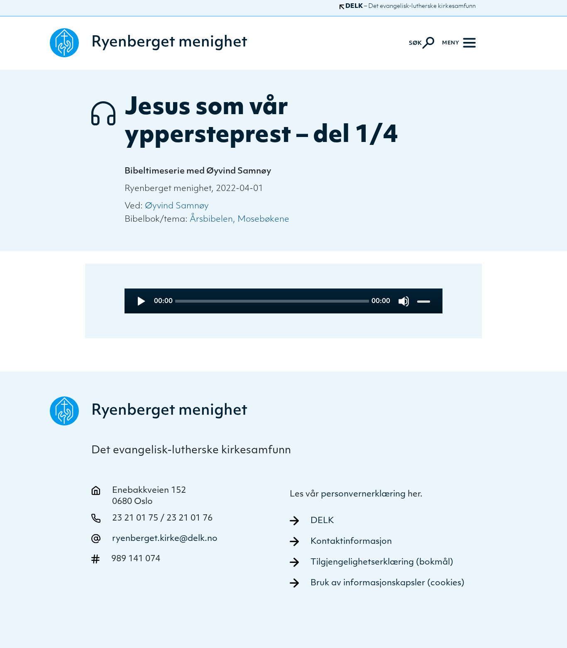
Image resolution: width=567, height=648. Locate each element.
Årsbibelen (211, 219)
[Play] (140, 301)
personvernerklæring (363, 494)
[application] (284, 301)
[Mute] (403, 301)
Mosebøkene (263, 219)
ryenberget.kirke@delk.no (165, 539)
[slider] (424, 301)
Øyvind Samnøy (177, 206)
